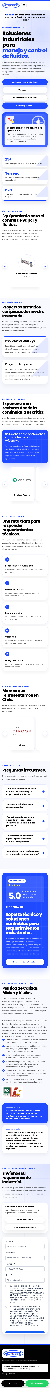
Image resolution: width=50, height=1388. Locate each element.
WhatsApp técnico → (25, 105)
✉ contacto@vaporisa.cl (25, 1227)
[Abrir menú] (24, 5)
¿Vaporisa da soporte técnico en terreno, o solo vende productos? (22, 853)
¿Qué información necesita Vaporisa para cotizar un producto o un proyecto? (19, 838)
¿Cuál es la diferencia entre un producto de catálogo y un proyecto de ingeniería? (21, 791)
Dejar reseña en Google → (25, 962)
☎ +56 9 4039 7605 (25, 1220)
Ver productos (25, 90)
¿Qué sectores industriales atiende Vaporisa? (19, 805)
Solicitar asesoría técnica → (25, 82)
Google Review (8, 1374)
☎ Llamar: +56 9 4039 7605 (25, 98)
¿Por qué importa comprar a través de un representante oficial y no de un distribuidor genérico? (20, 821)
